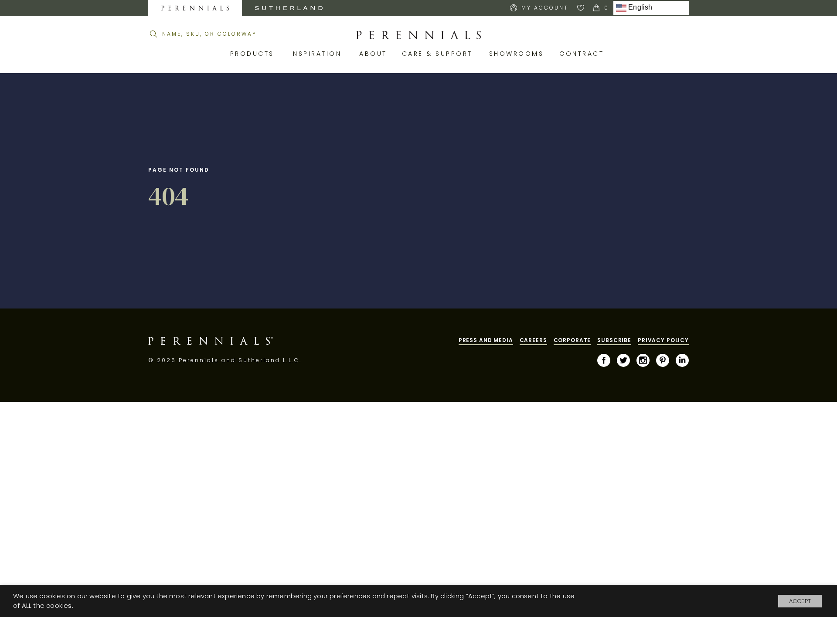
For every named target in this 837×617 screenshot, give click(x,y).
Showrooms (518, 53)
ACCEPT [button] (800, 601)
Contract (583, 53)
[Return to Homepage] (418, 35)
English (639, 7)
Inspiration (318, 53)
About (374, 53)
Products (253, 53)
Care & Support (439, 53)
